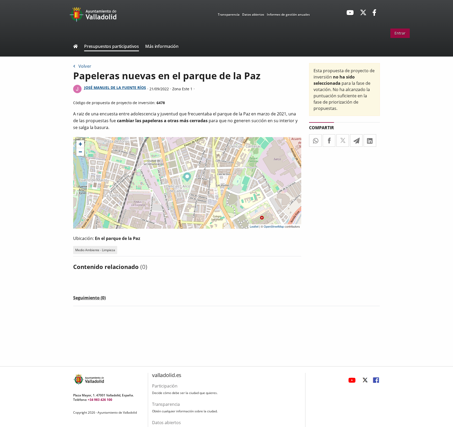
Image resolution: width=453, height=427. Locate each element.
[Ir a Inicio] (75, 46)
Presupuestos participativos (111, 46)
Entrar (400, 33)
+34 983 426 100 (100, 399)
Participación (164, 386)
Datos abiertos (253, 14)
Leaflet (254, 226)
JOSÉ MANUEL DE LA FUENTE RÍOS (115, 87)
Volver (84, 66)
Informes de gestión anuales (288, 14)
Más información (162, 46)
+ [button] (80, 144)
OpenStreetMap (274, 226)
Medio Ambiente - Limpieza (95, 250)
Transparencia (229, 14)
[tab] (89, 299)
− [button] (80, 152)
